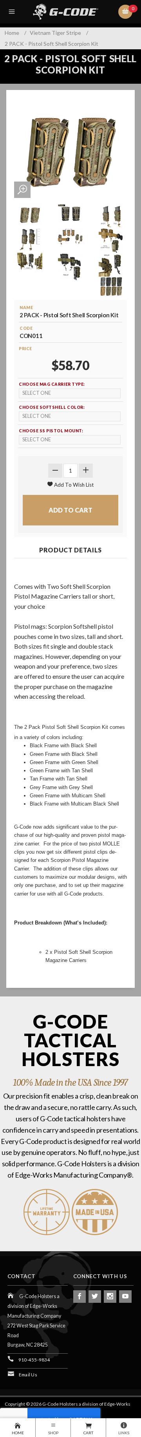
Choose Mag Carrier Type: (52, 384)
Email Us (28, 1374)
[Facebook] (79, 1296)
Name (26, 307)
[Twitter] (95, 1296)
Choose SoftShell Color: (52, 407)
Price (25, 348)
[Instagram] (110, 1296)
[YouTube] (125, 1296)
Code (26, 328)
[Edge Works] (72, 12)
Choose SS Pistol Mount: (51, 430)
